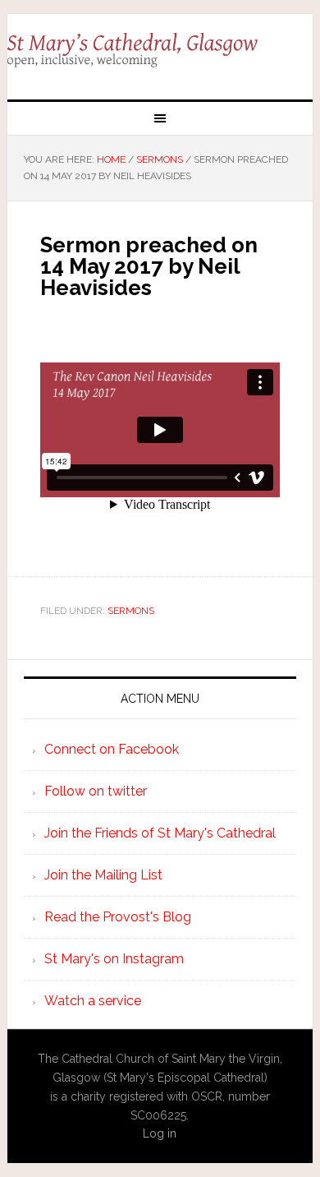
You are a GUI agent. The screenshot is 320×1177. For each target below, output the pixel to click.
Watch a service (92, 1001)
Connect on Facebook (111, 749)
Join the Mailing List (103, 875)
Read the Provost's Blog (117, 917)
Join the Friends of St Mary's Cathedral (160, 833)
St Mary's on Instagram (114, 959)
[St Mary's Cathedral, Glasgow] (160, 50)
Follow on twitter (95, 791)
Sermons (130, 610)
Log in (159, 1133)
